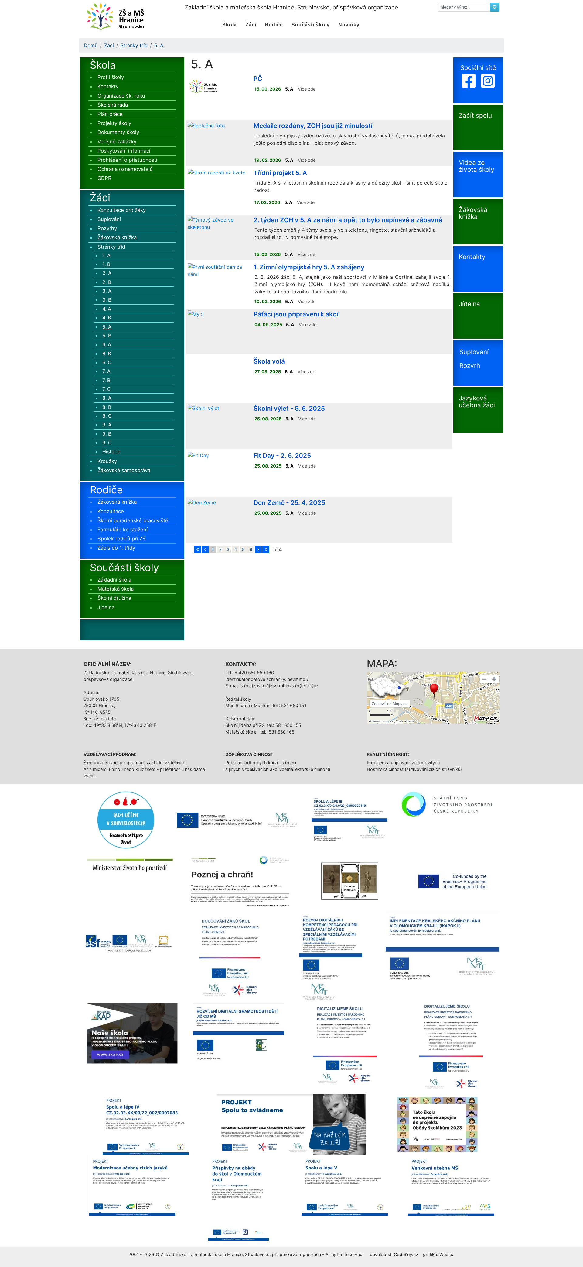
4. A (106, 309)
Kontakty (107, 86)
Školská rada (112, 105)
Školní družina (114, 598)
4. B (106, 318)
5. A (158, 45)
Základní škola (114, 580)
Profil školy (110, 77)
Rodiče (106, 489)
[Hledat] (494, 7)
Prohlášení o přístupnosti (127, 160)
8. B (106, 407)
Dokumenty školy (118, 132)
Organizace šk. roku (121, 96)
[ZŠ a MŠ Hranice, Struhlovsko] (115, 15)
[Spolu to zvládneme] (291, 1124)
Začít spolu (475, 115)
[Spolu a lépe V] (345, 1185)
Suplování (109, 219)
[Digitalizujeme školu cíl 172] (345, 1048)
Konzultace (110, 511)
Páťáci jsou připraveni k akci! (297, 314)
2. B (106, 282)
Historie (111, 451)
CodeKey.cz (406, 1254)
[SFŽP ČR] (450, 804)
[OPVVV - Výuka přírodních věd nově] (237, 820)
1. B (106, 264)
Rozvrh (469, 365)
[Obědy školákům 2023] (437, 1124)
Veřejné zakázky (116, 142)
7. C (106, 389)
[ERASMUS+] (453, 881)
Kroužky (107, 461)
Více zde (306, 88)
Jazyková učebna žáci (477, 401)
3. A (106, 291)
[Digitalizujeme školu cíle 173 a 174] (451, 1048)
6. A (106, 344)
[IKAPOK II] (442, 949)
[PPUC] (125, 819)
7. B (106, 380)
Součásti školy (124, 567)
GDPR (104, 178)
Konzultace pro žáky (121, 210)
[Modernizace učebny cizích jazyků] (132, 1185)
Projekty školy (114, 123)
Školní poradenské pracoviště (132, 520)
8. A (106, 398)
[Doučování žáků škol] (229, 957)
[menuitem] (229, 25)
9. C (107, 443)
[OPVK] (129, 941)
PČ (258, 78)
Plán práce (110, 114)
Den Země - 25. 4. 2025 (289, 502)
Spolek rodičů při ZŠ (121, 539)
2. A (106, 273)
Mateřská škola (115, 589)
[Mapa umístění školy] (433, 697)
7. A (106, 371)
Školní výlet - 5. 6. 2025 (289, 408)
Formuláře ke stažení (122, 529)
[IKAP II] (132, 1033)
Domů (90, 45)
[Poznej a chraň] (240, 881)
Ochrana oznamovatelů (125, 169)
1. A (106, 255)
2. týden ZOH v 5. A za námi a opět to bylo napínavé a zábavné (348, 220)
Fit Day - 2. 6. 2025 (282, 455)
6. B (106, 353)
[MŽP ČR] (130, 865)
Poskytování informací (123, 151)
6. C (106, 362)
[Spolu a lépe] (349, 820)
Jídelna (105, 607)
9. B (106, 434)
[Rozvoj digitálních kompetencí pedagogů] (330, 957)
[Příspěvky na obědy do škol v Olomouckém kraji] (238, 1197)
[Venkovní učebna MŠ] (451, 1185)
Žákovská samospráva (123, 470)
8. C (107, 416)
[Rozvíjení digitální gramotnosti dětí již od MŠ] (238, 1034)
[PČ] (203, 86)
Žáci (109, 45)
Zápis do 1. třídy (116, 548)
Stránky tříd (134, 45)
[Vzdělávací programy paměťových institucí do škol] (350, 881)
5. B (106, 336)
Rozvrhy (107, 228)
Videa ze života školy (476, 166)
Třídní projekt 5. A (280, 173)
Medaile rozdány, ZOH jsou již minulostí (313, 125)
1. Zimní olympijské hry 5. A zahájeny (309, 267)
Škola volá (269, 361)
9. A (106, 425)
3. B (106, 300)
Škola (103, 65)
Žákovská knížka (117, 237)
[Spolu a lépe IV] (146, 1124)
